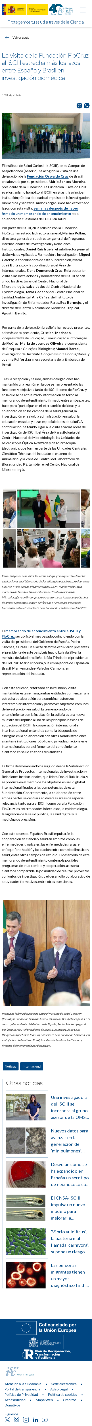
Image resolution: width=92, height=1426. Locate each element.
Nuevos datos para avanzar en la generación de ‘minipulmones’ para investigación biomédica (69, 1141)
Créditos (69, 1400)
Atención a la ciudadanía (22, 1384)
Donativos (12, 1405)
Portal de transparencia (22, 1389)
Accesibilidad (14, 1400)
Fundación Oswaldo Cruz (48, 176)
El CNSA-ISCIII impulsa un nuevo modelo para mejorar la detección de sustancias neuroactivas (68, 1208)
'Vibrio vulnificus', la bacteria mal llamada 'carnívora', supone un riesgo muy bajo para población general (70, 1242)
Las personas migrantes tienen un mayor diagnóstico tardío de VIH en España (69, 1275)
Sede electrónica (64, 1384)
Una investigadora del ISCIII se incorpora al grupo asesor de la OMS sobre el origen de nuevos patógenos (69, 1107)
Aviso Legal (59, 1389)
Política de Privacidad (21, 1394)
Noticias (10, 1066)
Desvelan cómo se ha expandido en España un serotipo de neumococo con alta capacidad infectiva (70, 1175)
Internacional (32, 1066)
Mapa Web (44, 1400)
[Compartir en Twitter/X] (79, 105)
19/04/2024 (11, 95)
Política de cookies (62, 1394)
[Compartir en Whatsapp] (86, 105)
